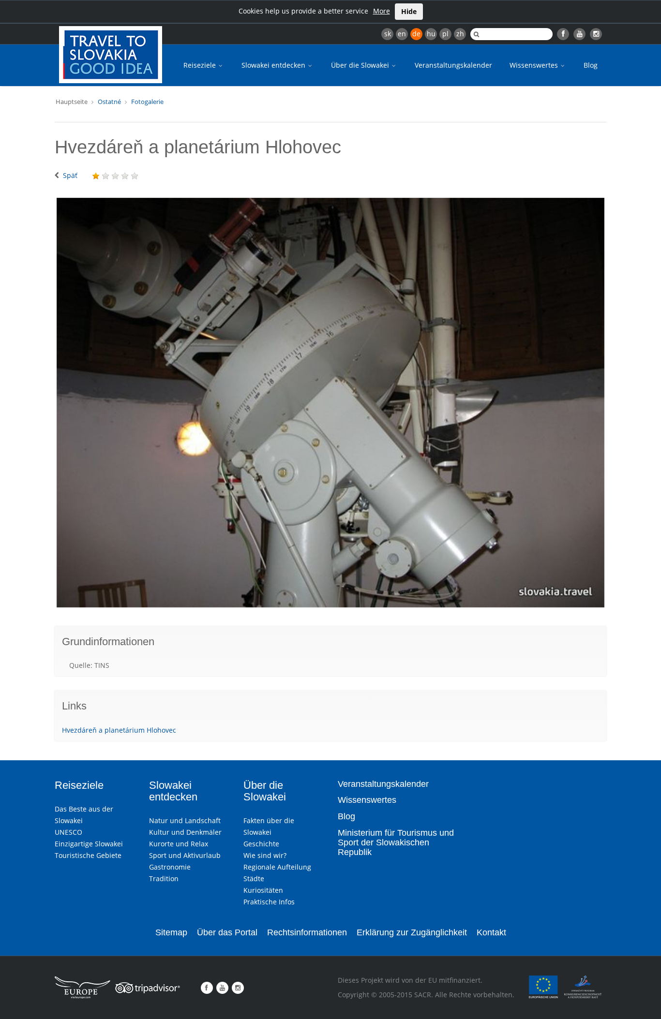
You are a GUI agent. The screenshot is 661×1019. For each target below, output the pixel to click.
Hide (409, 11)
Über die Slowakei (361, 65)
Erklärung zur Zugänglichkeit (412, 932)
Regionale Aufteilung (277, 866)
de (416, 33)
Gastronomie (170, 866)
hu (431, 33)
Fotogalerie (147, 101)
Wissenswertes (535, 65)
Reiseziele (200, 65)
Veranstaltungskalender (453, 65)
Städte (253, 878)
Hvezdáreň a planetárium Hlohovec (119, 730)
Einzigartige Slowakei (89, 843)
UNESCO (68, 832)
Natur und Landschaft (185, 820)
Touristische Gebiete (88, 855)
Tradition (164, 878)
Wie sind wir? (264, 855)
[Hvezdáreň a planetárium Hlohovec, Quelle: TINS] (330, 402)
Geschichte (261, 843)
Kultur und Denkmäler (185, 832)
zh (460, 33)
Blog (591, 65)
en (402, 33)
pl (445, 33)
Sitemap (171, 932)
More (381, 10)
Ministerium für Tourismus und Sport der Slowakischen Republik (396, 842)
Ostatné (109, 101)
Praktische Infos (269, 901)
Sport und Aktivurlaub (185, 855)
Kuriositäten (263, 890)
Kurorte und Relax (178, 843)
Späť (70, 175)
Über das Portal (227, 932)
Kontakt (491, 932)
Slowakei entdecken (274, 65)
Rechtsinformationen (307, 932)
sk (387, 33)
